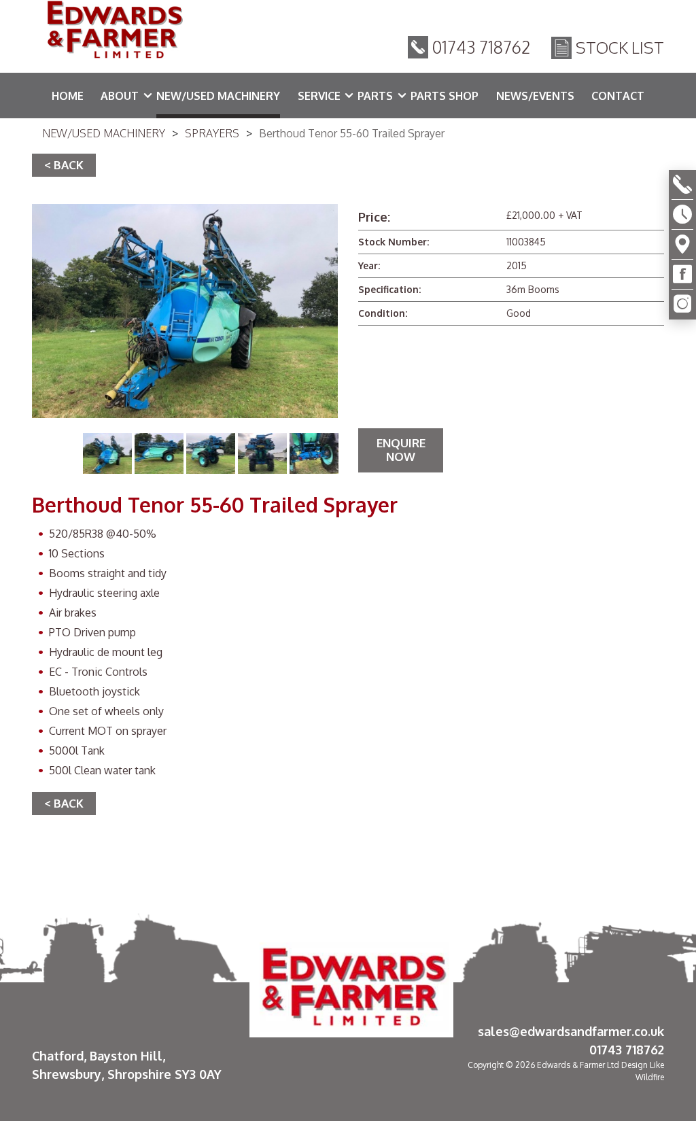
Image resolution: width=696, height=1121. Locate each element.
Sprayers (212, 133)
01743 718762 (481, 47)
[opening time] (682, 215)
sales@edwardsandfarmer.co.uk (571, 1031)
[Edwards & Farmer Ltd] (113, 32)
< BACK (64, 165)
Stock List (620, 47)
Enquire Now (401, 450)
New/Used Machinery (103, 133)
